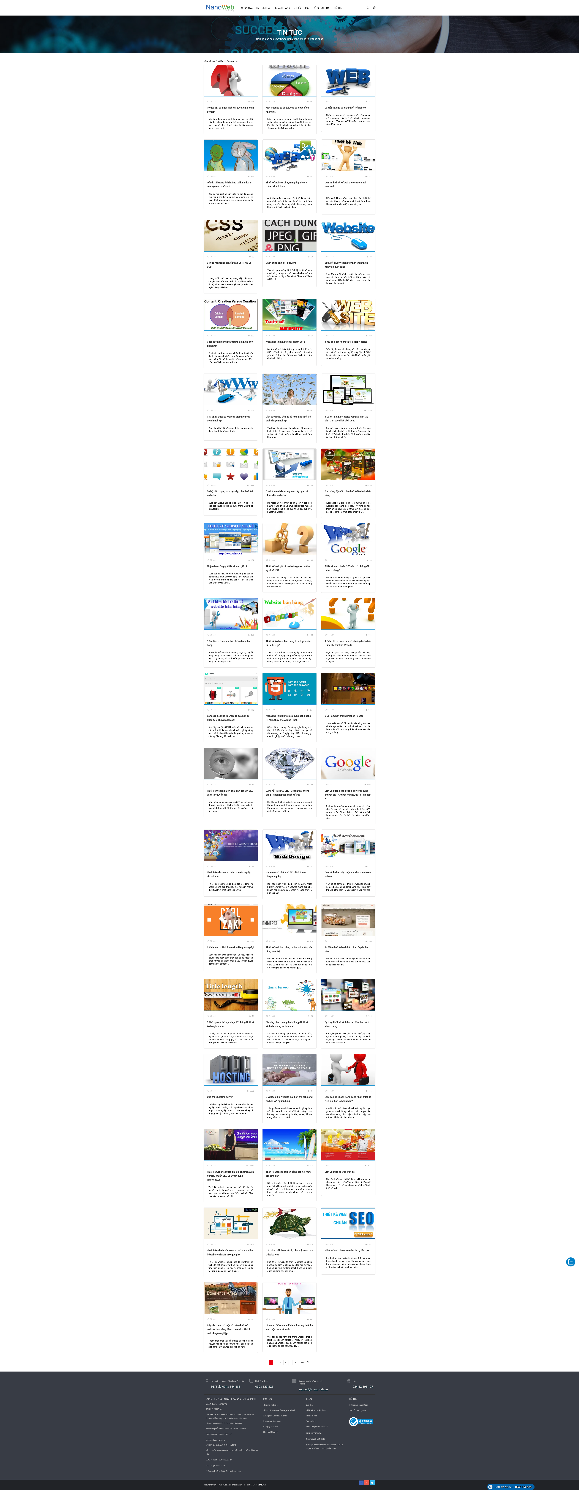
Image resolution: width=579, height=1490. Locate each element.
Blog (306, 7)
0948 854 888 (513, 1487)
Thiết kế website (270, 1404)
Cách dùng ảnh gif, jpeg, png (281, 262)
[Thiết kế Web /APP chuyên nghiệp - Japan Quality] (220, 7)
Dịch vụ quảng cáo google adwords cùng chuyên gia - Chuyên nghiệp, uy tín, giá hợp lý (348, 794)
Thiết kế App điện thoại (316, 1410)
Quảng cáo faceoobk (272, 1421)
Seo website (311, 1421)
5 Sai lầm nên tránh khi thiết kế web (344, 715)
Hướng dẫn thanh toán (358, 1404)
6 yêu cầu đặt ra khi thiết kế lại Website (346, 341)
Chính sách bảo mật (214, 1471)
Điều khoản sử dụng (232, 1471)
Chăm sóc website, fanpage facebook (279, 1410)
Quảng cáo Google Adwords (275, 1415)
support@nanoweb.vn (215, 1440)
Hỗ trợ (338, 7)
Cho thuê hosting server (220, 1096)
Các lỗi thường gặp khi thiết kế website (345, 107)
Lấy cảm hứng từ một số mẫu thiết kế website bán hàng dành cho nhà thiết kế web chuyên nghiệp (228, 1329)
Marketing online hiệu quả (317, 1426)
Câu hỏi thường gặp (357, 1410)
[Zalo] (570, 1262)
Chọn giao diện (250, 7)
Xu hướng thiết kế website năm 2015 (285, 341)
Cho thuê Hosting (270, 1432)
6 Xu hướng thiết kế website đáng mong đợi (230, 947)
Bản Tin (309, 1404)
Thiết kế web (311, 1415)
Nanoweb (261, 1484)
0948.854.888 (211, 1434)
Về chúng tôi (321, 7)
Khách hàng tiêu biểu (288, 7)
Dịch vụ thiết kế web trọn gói (340, 1171)
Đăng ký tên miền (270, 1426)
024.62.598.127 (363, 1386)
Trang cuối (303, 1362)
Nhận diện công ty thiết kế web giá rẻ (227, 566)
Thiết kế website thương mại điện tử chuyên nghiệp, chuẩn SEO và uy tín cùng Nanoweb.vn (230, 1175)
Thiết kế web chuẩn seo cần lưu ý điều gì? (347, 1250)
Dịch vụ (266, 7)
